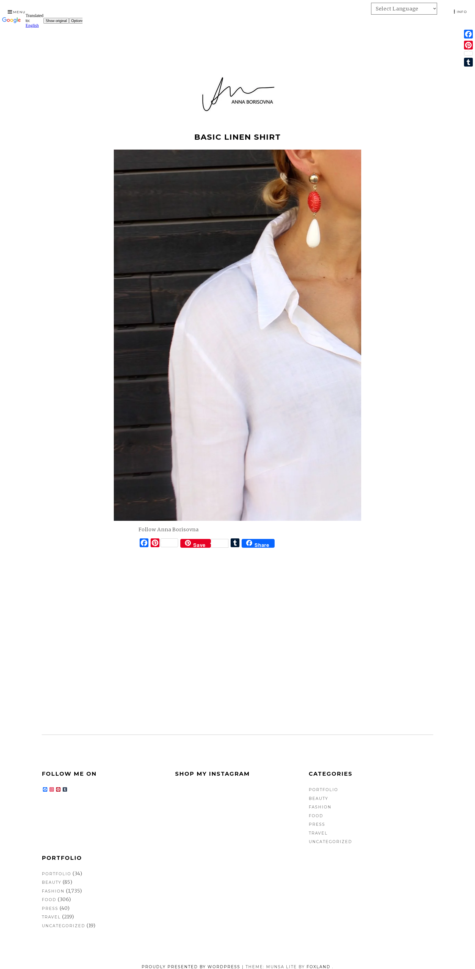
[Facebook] (468, 34)
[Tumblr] (468, 62)
